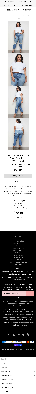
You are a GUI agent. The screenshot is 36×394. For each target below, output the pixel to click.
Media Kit (17, 253)
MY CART (27, 5)
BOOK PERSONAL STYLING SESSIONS (18, 1)
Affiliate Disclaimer (18, 260)
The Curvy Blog (18, 250)
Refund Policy (18, 257)
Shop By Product (18, 241)
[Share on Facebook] (14, 213)
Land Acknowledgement (18, 262)
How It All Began (7, 388)
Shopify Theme (29, 349)
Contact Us (18, 265)
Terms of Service (18, 255)
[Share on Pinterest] (21, 213)
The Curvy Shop (18, 349)
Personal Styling (18, 248)
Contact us (18, 218)
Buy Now (18, 175)
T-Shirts (9, 15)
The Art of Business (18, 280)
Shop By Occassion (8, 375)
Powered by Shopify (24, 352)
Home (4, 15)
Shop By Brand (18, 243)
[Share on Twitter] (17, 213)
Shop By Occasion (18, 246)
